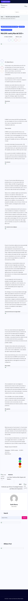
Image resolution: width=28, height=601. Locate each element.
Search (24, 517)
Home (2, 16)
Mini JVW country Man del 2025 (12, 16)
